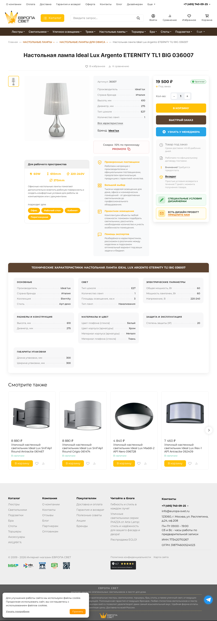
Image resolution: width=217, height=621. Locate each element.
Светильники (38, 31)
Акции (81, 520)
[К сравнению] (43, 463)
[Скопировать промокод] (129, 149)
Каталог (14, 498)
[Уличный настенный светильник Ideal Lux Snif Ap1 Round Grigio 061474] (83, 415)
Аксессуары (16, 537)
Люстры (17, 31)
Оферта (90, 4)
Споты (165, 31)
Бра (152, 31)
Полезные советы (89, 515)
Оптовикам (50, 531)
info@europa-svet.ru (176, 511)
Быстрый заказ (181, 120)
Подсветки (182, 31)
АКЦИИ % (15, 542)
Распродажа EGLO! (124, 539)
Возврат (170, 176)
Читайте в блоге (123, 498)
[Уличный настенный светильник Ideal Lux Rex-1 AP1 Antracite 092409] (185, 415)
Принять (77, 611)
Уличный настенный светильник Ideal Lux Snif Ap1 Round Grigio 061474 (82, 448)
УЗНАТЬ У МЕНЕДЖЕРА (184, 131)
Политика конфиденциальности (131, 557)
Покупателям (86, 498)
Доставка (45, 4)
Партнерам (50, 526)
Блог (119, 4)
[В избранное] (36, 463)
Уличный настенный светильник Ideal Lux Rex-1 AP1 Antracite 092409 (183, 448)
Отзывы (48, 515)
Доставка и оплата (89, 504)
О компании (13, 4)
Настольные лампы (112, 31)
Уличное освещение (66, 31)
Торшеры (137, 31)
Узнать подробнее (17, 611)
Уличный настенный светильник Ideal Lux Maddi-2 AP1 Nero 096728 (133, 448)
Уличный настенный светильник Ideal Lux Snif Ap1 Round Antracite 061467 (31, 448)
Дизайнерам (135, 4)
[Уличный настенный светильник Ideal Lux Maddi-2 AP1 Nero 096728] (134, 415)
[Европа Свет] (20, 17)
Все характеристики (110, 123)
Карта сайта (161, 557)
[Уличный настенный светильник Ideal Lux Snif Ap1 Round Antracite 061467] (32, 415)
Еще (150, 4)
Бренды (82, 526)
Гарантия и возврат (68, 4)
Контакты (106, 4)
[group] (56, 108)
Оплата (30, 4)
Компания (49, 498)
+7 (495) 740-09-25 (196, 4)
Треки (89, 31)
